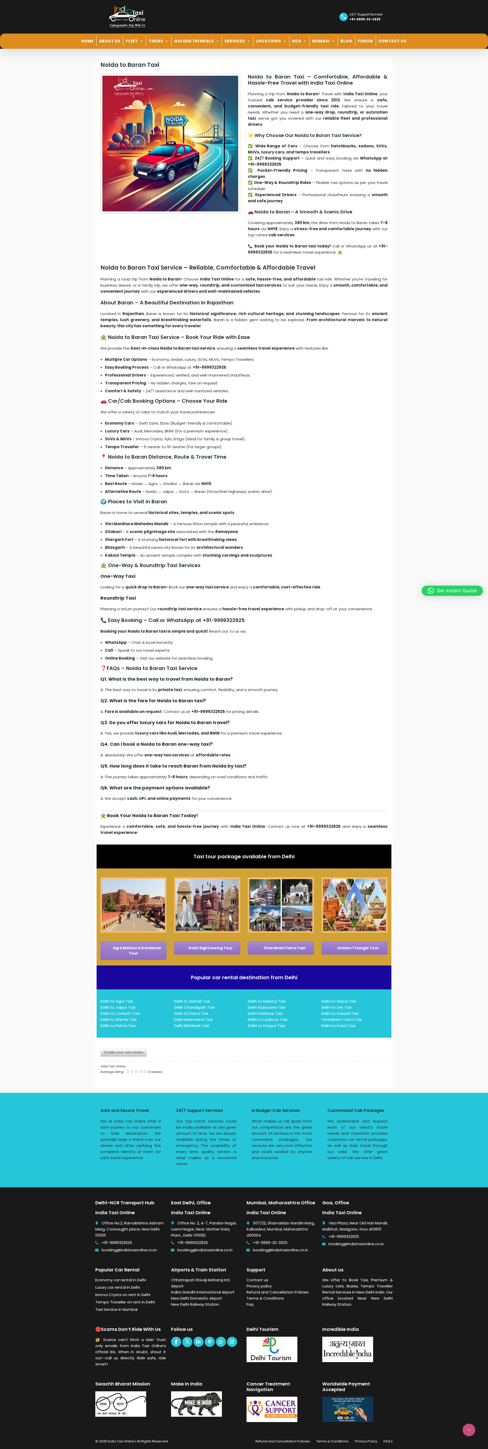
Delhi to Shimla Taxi (118, 1019)
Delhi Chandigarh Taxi (194, 1007)
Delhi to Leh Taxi (337, 1007)
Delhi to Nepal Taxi (339, 1001)
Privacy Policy (366, 1441)
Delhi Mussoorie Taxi (266, 1007)
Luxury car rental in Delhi (117, 1287)
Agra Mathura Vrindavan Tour (136, 950)
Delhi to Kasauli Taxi (340, 1013)
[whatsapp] (221, 1342)
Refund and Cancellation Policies (278, 1292)
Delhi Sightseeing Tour (210, 948)
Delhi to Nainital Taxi (266, 1001)
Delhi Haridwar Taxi (265, 1013)
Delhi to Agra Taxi (116, 1001)
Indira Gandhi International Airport (203, 1292)
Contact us (257, 1280)
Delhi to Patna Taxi (117, 1025)
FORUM (365, 41)
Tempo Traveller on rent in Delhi (125, 1302)
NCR (296, 41)
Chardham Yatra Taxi (284, 948)
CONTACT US (392, 41)
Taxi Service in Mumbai (116, 1309)
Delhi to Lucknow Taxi (267, 1019)
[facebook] (176, 1342)
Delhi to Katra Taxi (191, 1013)
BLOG (346, 41)
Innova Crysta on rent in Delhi (122, 1294)
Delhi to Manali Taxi (192, 1001)
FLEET (132, 41)
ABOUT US (109, 41)
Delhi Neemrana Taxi (193, 1019)
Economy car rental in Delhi (120, 1280)
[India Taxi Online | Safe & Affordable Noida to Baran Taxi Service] (127, 16)
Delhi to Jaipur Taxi (117, 1007)
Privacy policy (259, 1286)
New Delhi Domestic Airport (196, 1298)
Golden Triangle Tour (358, 948)
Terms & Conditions (265, 1298)
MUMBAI (321, 41)
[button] (452, 591)
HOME (87, 41)
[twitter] (187, 1342)
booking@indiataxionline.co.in (129, 1250)
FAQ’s (388, 1441)
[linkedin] (198, 1342)
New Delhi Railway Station (195, 1304)
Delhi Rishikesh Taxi (191, 1025)
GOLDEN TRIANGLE (194, 41)
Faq (250, 1304)
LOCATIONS (268, 41)
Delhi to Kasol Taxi (338, 1025)
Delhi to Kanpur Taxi (266, 1025)
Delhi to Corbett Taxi (120, 1013)
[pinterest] (210, 1342)
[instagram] (232, 1342)
